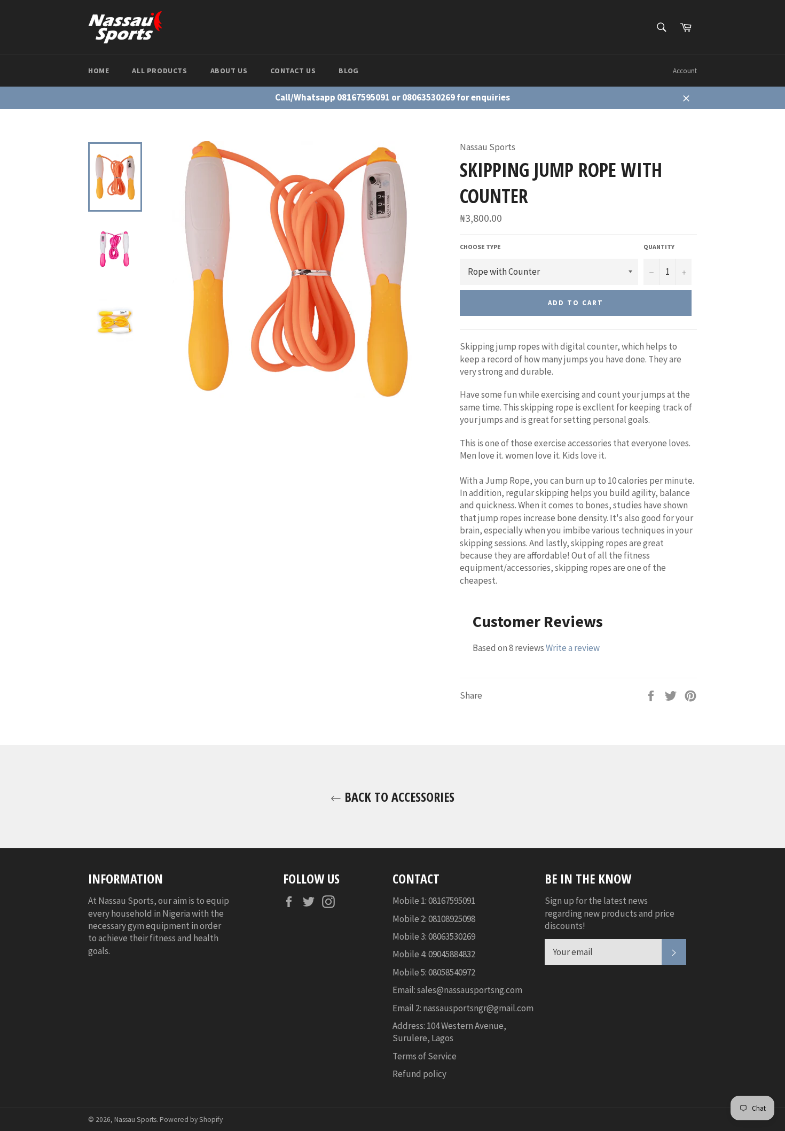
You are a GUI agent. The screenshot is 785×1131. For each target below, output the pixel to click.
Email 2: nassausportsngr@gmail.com (462, 1008)
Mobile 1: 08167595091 (433, 901)
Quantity (658, 247)
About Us (229, 70)
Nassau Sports (135, 1119)
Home (98, 70)
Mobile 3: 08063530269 (433, 936)
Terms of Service (424, 1056)
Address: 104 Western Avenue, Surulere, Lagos (449, 1032)
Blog (348, 70)
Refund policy (419, 1074)
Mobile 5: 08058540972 (433, 972)
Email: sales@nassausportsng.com (457, 990)
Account (685, 70)
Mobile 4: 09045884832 (433, 954)
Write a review (573, 648)
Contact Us (293, 70)
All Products (159, 70)
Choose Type (480, 247)
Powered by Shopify (191, 1119)
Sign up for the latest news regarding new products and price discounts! (609, 913)
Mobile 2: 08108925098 (433, 919)
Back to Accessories (397, 796)
